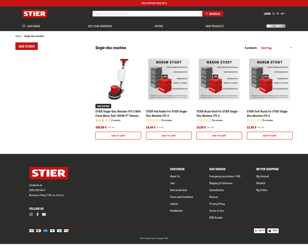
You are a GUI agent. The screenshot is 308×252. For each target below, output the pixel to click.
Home (18, 36)
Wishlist (260, 183)
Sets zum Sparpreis (100, 26)
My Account (262, 176)
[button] (26, 46)
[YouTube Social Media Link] (44, 214)
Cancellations (216, 190)
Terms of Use (216, 210)
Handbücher (176, 210)
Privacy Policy (217, 203)
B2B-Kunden (216, 217)
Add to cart (118, 135)
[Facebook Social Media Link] (37, 214)
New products (215, 26)
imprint (174, 203)
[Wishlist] (273, 13)
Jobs (172, 183)
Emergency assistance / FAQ (224, 176)
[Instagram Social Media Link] (31, 214)
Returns (213, 197)
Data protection (178, 190)
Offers (159, 26)
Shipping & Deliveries (220, 183)
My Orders (262, 190)
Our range (33, 26)
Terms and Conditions (181, 197)
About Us (175, 176)
